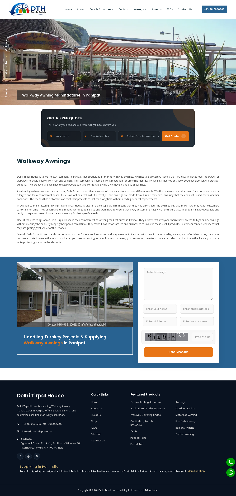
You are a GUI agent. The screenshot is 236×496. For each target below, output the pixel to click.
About (81, 9)
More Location (196, 471)
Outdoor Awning (185, 408)
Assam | (154, 471)
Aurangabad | (167, 471)
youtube (6, 66)
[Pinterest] (37, 456)
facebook (6, 89)
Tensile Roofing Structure (145, 402)
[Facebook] (20, 456)
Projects (157, 9)
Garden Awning (185, 434)
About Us (96, 408)
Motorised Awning (186, 415)
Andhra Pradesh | (102, 471)
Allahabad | (63, 471)
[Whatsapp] (228, 470)
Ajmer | (43, 471)
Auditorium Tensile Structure (147, 408)
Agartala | (25, 471)
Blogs (94, 421)
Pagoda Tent (138, 438)
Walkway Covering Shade (145, 415)
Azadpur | (181, 471)
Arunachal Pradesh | (123, 471)
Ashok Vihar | (142, 471)
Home (68, 9)
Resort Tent (137, 444)
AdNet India (151, 490)
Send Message (178, 351)
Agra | (35, 471)
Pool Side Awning (186, 421)
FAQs (170, 9)
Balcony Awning (185, 427)
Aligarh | (51, 471)
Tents (122, 9)
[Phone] (228, 460)
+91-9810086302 (214, 9)
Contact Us (185, 9)
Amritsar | (87, 471)
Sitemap (96, 434)
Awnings (138, 9)
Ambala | (76, 471)
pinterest (6, 42)
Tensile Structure (100, 9)
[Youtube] (28, 456)
